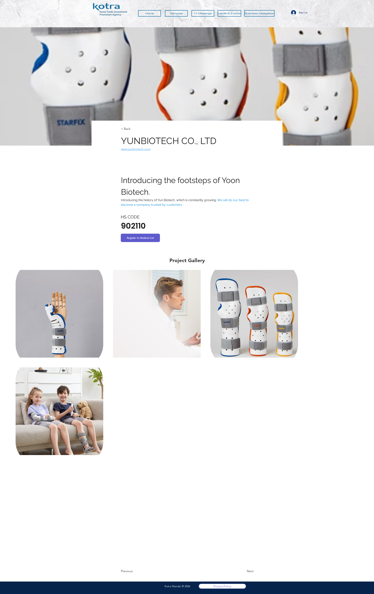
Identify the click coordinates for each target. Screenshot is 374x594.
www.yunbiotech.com (136, 149)
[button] (140, 238)
